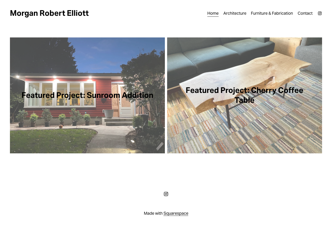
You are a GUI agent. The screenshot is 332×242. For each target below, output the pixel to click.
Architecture (234, 13)
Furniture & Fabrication (272, 13)
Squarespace (176, 213)
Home (213, 13)
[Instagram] (320, 13)
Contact (305, 13)
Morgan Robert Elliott (49, 13)
